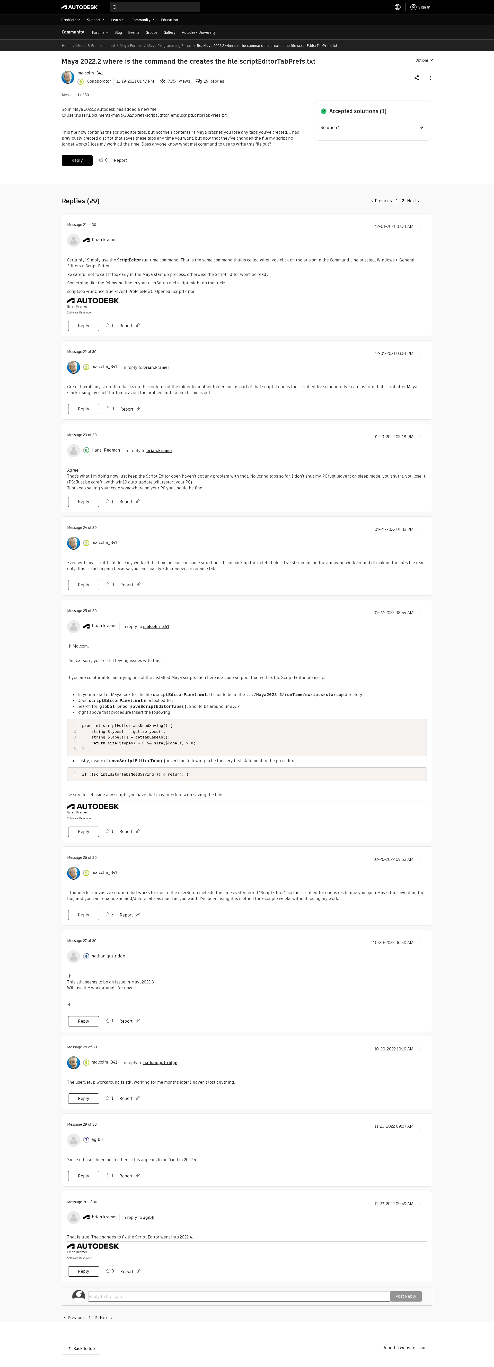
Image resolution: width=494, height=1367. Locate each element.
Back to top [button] (84, 1349)
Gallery (170, 32)
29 (85, 1124)
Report (120, 160)
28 (85, 1047)
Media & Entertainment (95, 45)
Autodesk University (199, 32)
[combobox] (155, 7)
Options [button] (422, 60)
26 (85, 857)
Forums (98, 32)
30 (85, 1201)
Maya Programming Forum (169, 45)
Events (133, 32)
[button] (430, 77)
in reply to (145, 367)
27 (85, 940)
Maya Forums (131, 45)
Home (67, 45)
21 (84, 224)
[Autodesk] (79, 7)
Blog (118, 32)
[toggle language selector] (397, 7)
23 (85, 434)
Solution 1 (330, 128)
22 (85, 351)
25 (85, 610)
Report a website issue (404, 1348)
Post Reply (405, 1296)
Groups (151, 32)
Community (73, 32)
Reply (77, 160)
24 (85, 527)
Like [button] (101, 160)
